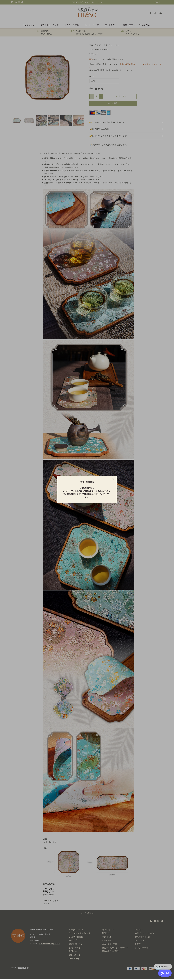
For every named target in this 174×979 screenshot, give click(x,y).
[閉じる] (113, 479)
